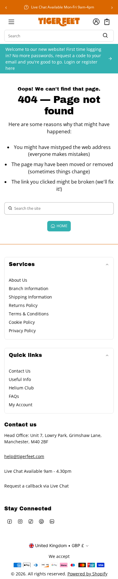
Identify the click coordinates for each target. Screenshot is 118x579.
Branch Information (28, 288)
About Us (18, 280)
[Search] (105, 36)
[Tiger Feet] (59, 22)
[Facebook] (9, 521)
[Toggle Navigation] (11, 21)
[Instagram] (20, 521)
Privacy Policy (22, 330)
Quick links (25, 355)
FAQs (14, 396)
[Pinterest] (41, 521)
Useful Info (20, 379)
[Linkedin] (52, 521)
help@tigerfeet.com (24, 456)
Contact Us (20, 371)
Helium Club (21, 388)
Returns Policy (23, 305)
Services (22, 264)
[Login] (96, 21)
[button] (107, 22)
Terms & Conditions (29, 314)
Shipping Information (30, 297)
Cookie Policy (22, 322)
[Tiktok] (30, 521)
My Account (20, 404)
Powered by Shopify (87, 574)
